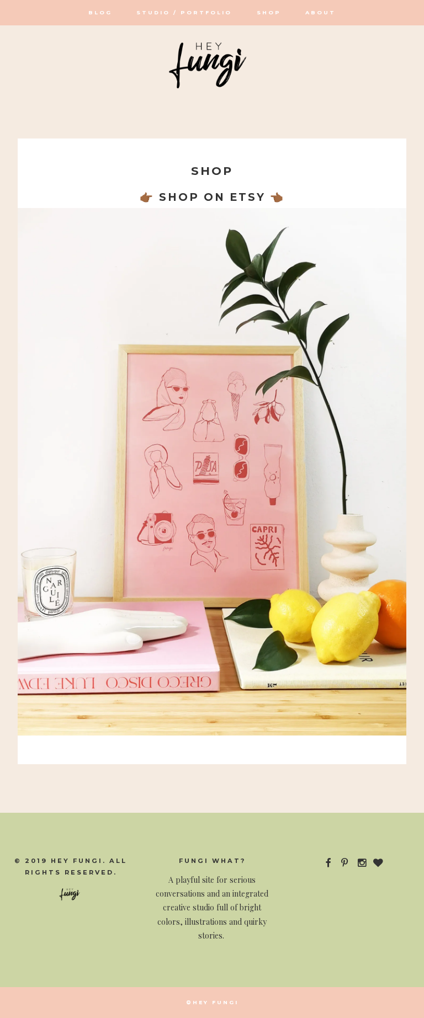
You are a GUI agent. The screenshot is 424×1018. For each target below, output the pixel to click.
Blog (100, 12)
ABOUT (320, 12)
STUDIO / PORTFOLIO (184, 12)
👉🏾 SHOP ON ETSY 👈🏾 (212, 197)
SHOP (269, 12)
